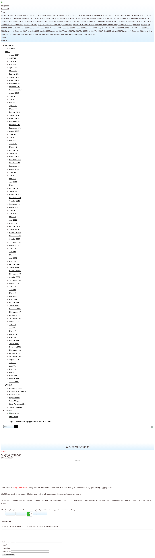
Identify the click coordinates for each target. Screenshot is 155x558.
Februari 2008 (14, 302)
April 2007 (99, 31)
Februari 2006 (82, 34)
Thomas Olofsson (15, 407)
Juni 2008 (118, 28)
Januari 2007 (126, 31)
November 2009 (100, 25)
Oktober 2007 (44, 31)
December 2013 (76, 15)
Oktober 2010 (148, 21)
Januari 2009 (44, 28)
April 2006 (64, 34)
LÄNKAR (8, 385)
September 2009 (124, 25)
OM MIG (8, 410)
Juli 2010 (27, 25)
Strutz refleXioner (77, 446)
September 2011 (42, 21)
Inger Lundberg (14, 398)
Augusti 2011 (54, 21)
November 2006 (15, 350)
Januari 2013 (28, 18)
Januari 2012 (145, 18)
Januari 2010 (77, 25)
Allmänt (5, 9)
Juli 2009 (144, 25)
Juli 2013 (131, 15)
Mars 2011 (93, 21)
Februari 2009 (34, 28)
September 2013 (111, 15)
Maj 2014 (28, 15)
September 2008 (91, 28)
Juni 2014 (21, 15)
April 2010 (49, 25)
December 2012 (40, 18)
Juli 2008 (111, 28)
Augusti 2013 (123, 15)
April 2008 (133, 28)
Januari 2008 (9, 31)
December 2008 (55, 28)
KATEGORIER (10, 45)
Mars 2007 (107, 31)
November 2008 (68, 28)
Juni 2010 (33, 25)
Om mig (4, 37)
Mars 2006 (73, 34)
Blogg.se (4, 40)
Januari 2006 (92, 34)
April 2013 (13, 106)
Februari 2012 (136, 18)
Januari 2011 (112, 21)
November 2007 (33, 31)
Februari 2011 (103, 21)
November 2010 (136, 21)
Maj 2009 (8, 28)
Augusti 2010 (18, 25)
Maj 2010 (41, 25)
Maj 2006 (56, 34)
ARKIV (7, 52)
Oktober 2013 (99, 15)
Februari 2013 (18, 18)
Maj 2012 (110, 18)
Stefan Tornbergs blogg (17, 404)
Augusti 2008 (102, 28)
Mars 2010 (57, 25)
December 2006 (138, 31)
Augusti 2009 (135, 25)
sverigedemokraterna (20, 487)
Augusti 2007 (68, 31)
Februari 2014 (54, 15)
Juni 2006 (49, 34)
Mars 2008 (142, 28)
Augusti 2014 (6, 15)
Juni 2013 (138, 15)
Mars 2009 (25, 28)
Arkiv (3, 12)
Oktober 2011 (31, 21)
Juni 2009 (12, 252)
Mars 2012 (126, 18)
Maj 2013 (145, 15)
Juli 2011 (62, 21)
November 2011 (19, 21)
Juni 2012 (102, 18)
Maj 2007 (90, 31)
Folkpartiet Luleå (15, 388)
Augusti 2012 (87, 18)
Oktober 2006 (10, 34)
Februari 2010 (67, 25)
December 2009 (88, 25)
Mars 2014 (45, 15)
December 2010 (124, 21)
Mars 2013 (9, 18)
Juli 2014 (14, 15)
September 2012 (75, 18)
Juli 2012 (95, 18)
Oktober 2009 (112, 25)
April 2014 (36, 15)
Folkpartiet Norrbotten (17, 391)
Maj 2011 (77, 21)
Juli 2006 (42, 34)
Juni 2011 (69, 21)
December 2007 (21, 31)
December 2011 (7, 21)
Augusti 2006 (33, 34)
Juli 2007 (76, 31)
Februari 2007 (116, 31)
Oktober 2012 (64, 18)
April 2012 (118, 18)
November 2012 (52, 18)
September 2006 (22, 34)
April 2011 (85, 21)
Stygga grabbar (11, 454)
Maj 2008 (125, 28)
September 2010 (7, 25)
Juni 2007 (83, 31)
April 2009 (16, 28)
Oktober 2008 (79, 28)
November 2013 (88, 15)
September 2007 (56, 31)
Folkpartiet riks (14, 394)
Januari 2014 (64, 15)
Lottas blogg (14, 401)
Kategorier (5, 6)
